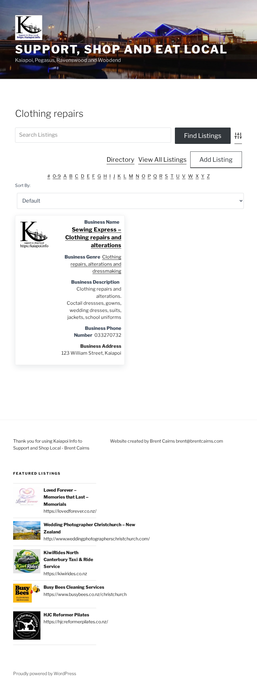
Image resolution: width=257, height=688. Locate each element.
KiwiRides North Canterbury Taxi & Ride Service (68, 559)
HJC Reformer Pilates (66, 614)
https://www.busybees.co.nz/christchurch (85, 594)
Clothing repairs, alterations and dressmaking (96, 264)
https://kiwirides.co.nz (65, 573)
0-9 (57, 176)
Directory (120, 159)
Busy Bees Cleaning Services (74, 587)
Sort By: (22, 185)
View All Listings (162, 159)
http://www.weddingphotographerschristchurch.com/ (97, 538)
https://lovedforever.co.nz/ (70, 511)
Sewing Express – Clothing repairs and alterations (93, 237)
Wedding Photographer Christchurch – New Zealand (89, 528)
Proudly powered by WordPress (44, 673)
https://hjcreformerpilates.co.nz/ (76, 621)
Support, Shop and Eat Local (121, 49)
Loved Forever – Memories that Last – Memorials (66, 497)
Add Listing (216, 159)
